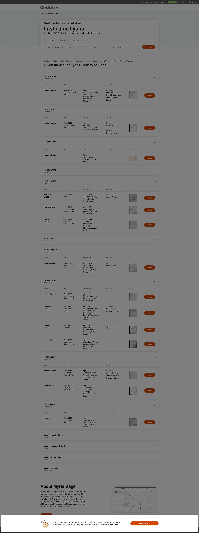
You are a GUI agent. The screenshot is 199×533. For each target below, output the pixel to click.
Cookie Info (113, 524)
